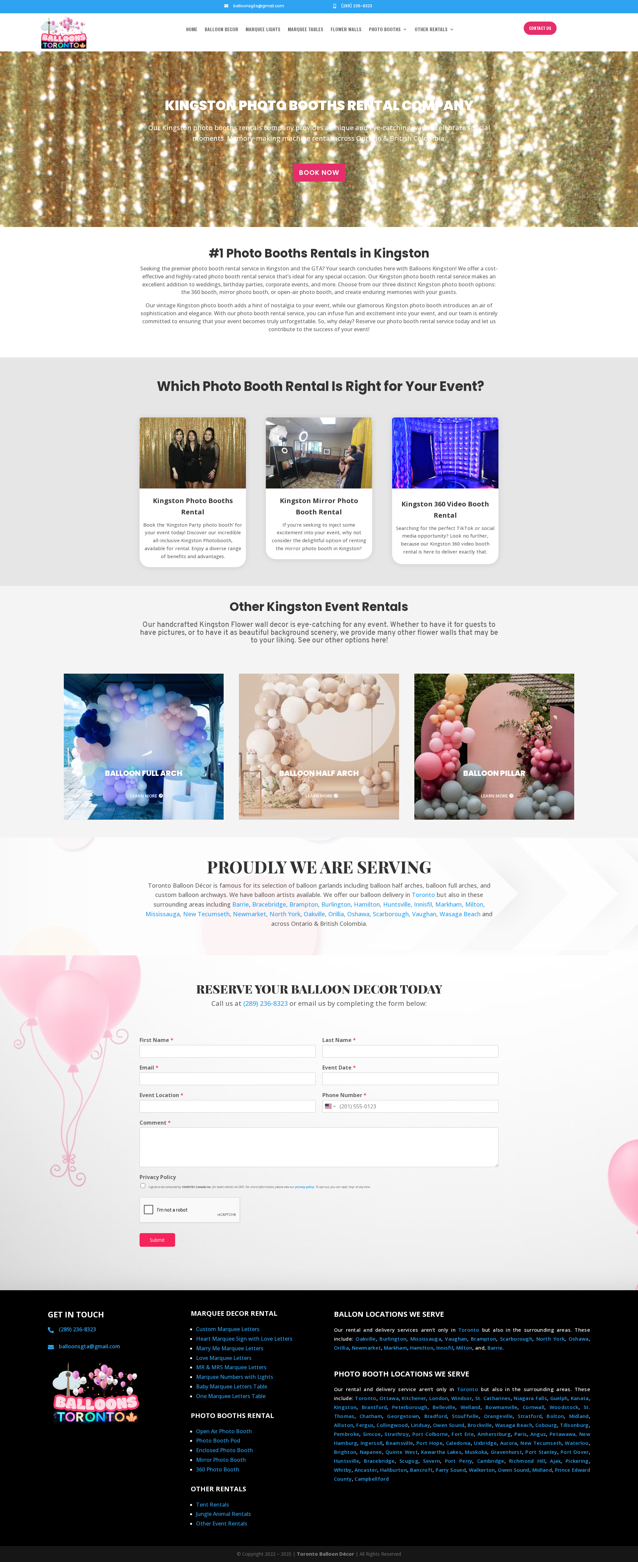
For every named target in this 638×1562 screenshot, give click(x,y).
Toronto (423, 895)
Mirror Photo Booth (221, 1459)
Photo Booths (385, 30)
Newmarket (249, 914)
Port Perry (459, 1460)
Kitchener (414, 1398)
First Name (156, 1040)
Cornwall (533, 1407)
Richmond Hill (527, 1460)
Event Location (161, 1095)
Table (260, 1386)
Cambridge (490, 1460)
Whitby (343, 1469)
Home (191, 30)
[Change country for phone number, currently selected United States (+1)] (329, 1106)
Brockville (480, 1425)
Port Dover (575, 1452)
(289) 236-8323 (356, 6)
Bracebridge (269, 904)
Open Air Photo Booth (224, 1431)
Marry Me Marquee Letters (230, 1348)
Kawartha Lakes (441, 1452)
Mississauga (163, 914)
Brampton (303, 904)
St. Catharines (493, 1398)
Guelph (559, 1398)
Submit (157, 1240)
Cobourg (546, 1425)
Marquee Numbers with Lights (234, 1376)
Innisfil (423, 904)
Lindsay (420, 1425)
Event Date (339, 1067)
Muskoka (476, 1452)
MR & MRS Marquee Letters (231, 1367)
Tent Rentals (212, 1504)
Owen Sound (449, 1425)
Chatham (371, 1416)
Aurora (508, 1443)
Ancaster (366, 1469)
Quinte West (401, 1452)
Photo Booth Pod (218, 1440)
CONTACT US (540, 28)
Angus (538, 1434)
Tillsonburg (574, 1425)
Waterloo (576, 1443)
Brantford (374, 1407)
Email (149, 1067)
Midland (579, 1416)
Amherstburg (494, 1434)
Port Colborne (430, 1434)
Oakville (314, 914)
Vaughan (424, 914)
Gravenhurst (506, 1452)
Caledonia (458, 1443)
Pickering (577, 1460)
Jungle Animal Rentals (223, 1514)
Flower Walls (346, 30)
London (438, 1398)
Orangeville (498, 1416)
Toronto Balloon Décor (325, 1553)
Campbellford (372, 1478)
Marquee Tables (305, 30)
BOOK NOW (319, 172)
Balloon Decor (221, 30)
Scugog (408, 1460)
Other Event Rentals (221, 1523)
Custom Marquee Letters (228, 1329)
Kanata (580, 1398)
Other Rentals (431, 30)
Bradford (435, 1416)
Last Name (339, 1040)
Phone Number (344, 1095)
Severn (431, 1460)
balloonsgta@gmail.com (258, 6)
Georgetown (403, 1416)
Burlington (336, 904)
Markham (448, 904)
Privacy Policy (158, 1177)
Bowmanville (501, 1407)
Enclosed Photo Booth (224, 1450)
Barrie (240, 904)
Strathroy (396, 1434)
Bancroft (421, 1469)
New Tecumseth (206, 914)
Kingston (345, 1407)
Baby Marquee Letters (224, 1386)
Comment (155, 1122)
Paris (520, 1434)
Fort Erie (463, 1434)
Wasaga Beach (460, 914)
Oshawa (358, 914)
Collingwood (392, 1425)
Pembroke (346, 1434)
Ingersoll (372, 1443)
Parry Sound (451, 1469)
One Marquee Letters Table (231, 1396)
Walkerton (482, 1469)
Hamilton (367, 904)
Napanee (371, 1452)
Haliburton (393, 1469)
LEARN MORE (143, 796)
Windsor (461, 1398)
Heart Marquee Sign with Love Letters (244, 1338)
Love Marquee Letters (224, 1358)
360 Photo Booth (217, 1469)
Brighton (345, 1452)
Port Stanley (541, 1452)
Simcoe (372, 1434)
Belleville (444, 1407)
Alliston (343, 1425)
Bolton (555, 1416)
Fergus (364, 1425)
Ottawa (389, 1398)
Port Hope (429, 1443)
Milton (474, 904)
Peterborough (410, 1407)
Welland (470, 1407)
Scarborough (391, 914)
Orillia (336, 914)
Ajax (555, 1460)
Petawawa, (563, 1434)
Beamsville (399, 1443)
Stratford (530, 1416)
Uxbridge (485, 1443)
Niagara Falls (530, 1398)
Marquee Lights (263, 30)
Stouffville (465, 1416)
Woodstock (564, 1407)
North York (284, 914)
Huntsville (397, 904)
